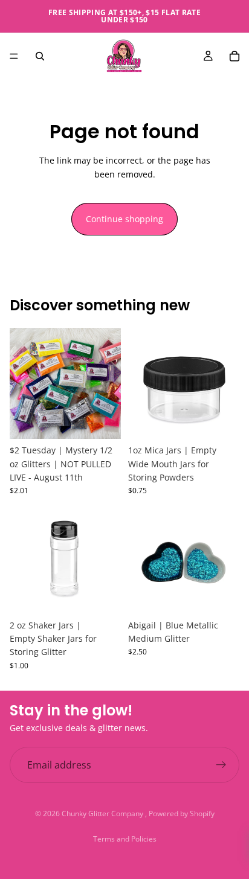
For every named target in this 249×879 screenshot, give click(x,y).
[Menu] (14, 56)
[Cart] (234, 56)
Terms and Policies (125, 839)
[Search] (40, 56)
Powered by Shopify (182, 813)
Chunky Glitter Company (103, 813)
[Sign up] (221, 765)
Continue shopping (124, 219)
